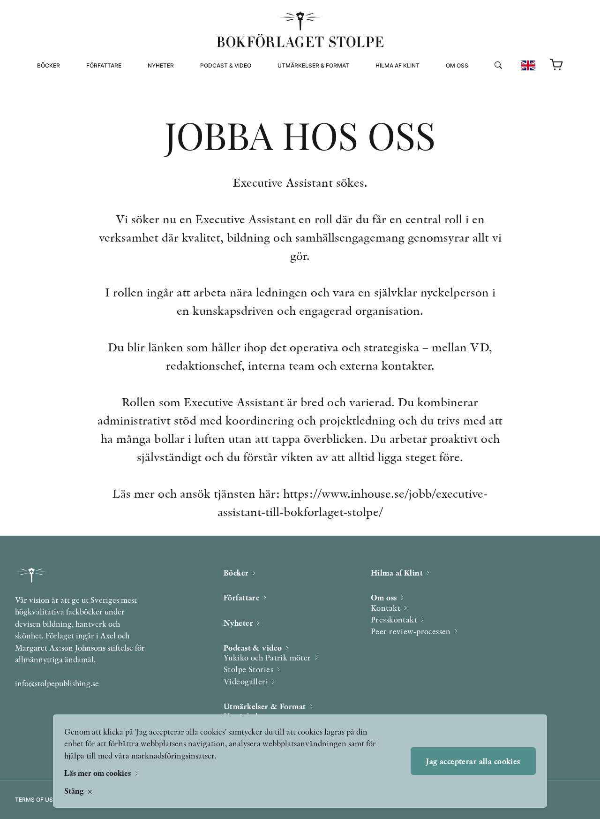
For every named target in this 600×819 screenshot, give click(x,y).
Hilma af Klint (397, 65)
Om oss (457, 65)
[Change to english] (528, 65)
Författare (103, 65)
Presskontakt (394, 619)
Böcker (48, 65)
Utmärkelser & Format (313, 65)
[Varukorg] (556, 65)
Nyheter (161, 65)
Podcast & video (225, 65)
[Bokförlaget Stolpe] (300, 29)
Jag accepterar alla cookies (473, 761)
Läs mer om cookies (98, 772)
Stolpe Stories (248, 669)
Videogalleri (221, 106)
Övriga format (301, 95)
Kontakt (385, 608)
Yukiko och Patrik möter (267, 657)
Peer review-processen (484, 106)
